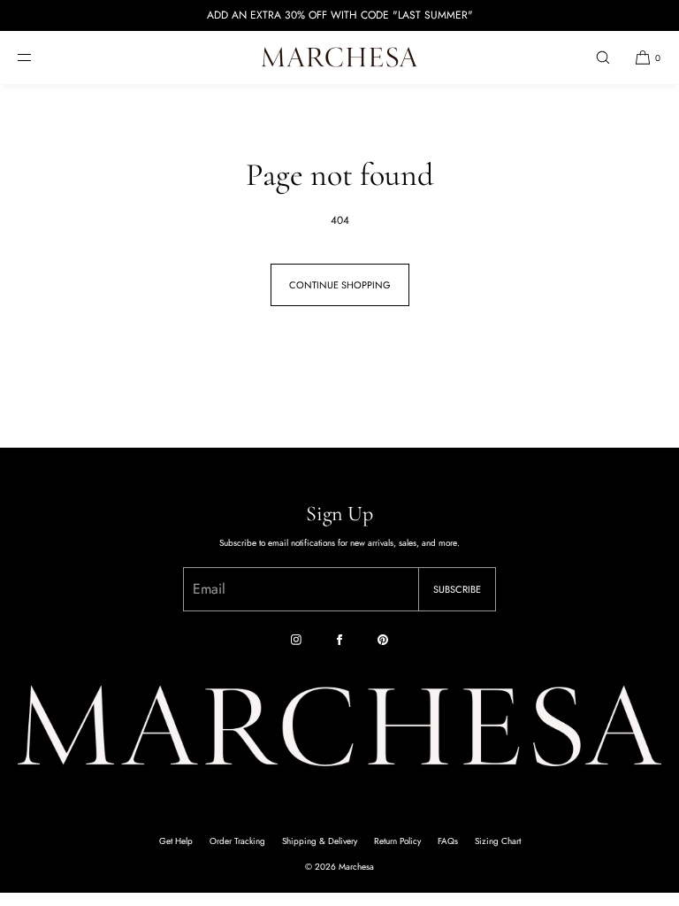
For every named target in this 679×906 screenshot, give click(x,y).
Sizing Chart (498, 841)
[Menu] (39, 57)
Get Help (176, 841)
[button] (603, 57)
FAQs (448, 841)
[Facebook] (339, 639)
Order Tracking (237, 841)
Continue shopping (340, 285)
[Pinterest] (382, 639)
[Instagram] (296, 639)
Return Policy (397, 841)
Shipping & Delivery (319, 841)
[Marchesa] (339, 57)
